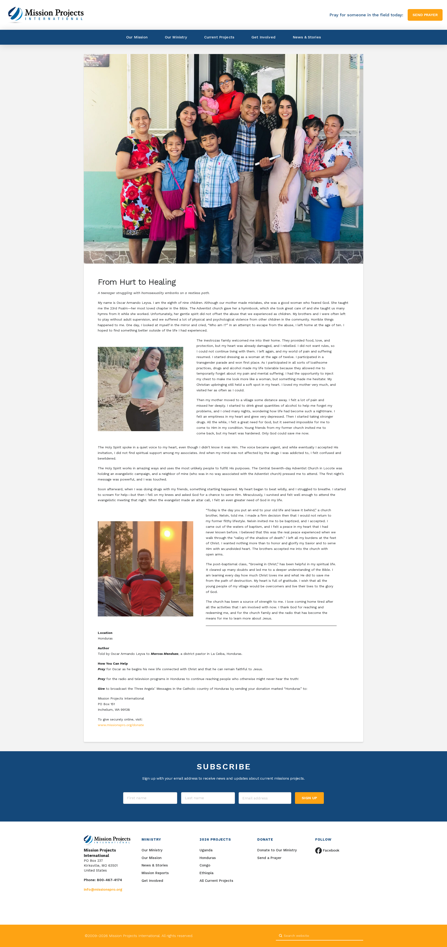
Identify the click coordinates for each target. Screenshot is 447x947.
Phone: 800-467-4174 (103, 880)
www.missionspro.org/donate (121, 725)
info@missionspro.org (103, 889)
